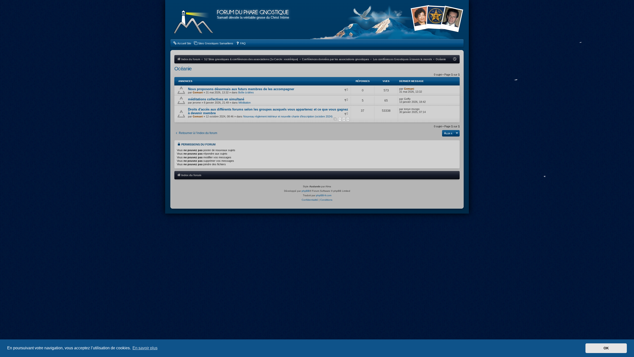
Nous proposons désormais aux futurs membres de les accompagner (241, 89)
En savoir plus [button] (145, 348)
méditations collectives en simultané (216, 99)
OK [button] (606, 348)
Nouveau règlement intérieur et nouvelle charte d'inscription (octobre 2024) (288, 116)
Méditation (244, 102)
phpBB (306, 191)
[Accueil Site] (437, 19)
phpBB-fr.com (323, 195)
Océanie (183, 68)
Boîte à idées (246, 92)
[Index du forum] (193, 20)
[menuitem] (182, 43)
